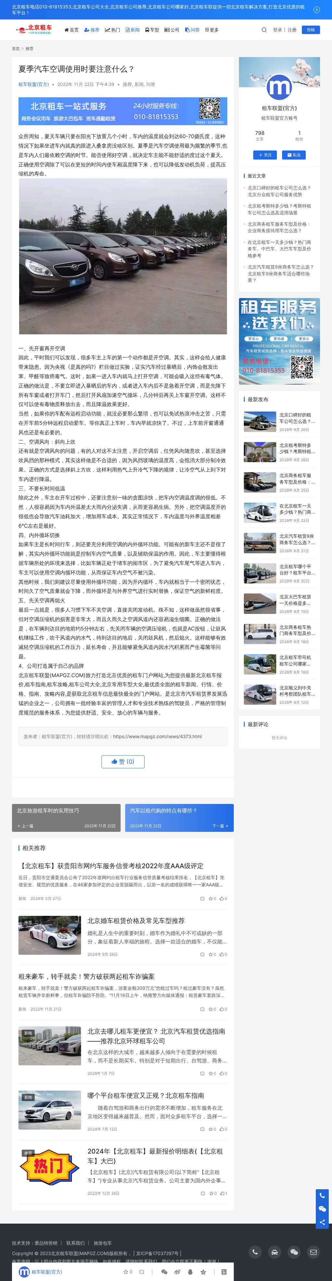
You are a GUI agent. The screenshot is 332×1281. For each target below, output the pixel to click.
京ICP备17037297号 (157, 1253)
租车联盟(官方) (33, 84)
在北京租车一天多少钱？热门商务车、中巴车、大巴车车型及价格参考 (279, 248)
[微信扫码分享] (164, 1272)
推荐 (95, 29)
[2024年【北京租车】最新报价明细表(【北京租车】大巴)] (49, 1166)
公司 (175, 29)
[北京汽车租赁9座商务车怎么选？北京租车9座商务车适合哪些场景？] (260, 543)
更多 (214, 29)
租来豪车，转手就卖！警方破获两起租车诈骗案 (86, 976)
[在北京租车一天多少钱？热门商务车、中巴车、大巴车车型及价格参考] (260, 513)
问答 (195, 29)
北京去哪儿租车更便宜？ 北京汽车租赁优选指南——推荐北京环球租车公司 (156, 1036)
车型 (154, 29)
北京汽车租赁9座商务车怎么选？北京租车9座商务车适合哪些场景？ (281, 273)
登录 (277, 29)
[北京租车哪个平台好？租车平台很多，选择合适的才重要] (260, 573)
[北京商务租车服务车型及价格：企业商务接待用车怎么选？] (260, 482)
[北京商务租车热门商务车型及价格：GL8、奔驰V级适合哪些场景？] (260, 634)
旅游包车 (103, 1243)
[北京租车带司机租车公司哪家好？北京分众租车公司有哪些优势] (260, 664)
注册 (292, 29)
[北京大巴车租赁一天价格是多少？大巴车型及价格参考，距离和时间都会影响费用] (260, 603)
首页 (74, 29)
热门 (115, 29)
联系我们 (75, 1243)
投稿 (311, 29)
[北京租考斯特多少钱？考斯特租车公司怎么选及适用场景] (260, 452)
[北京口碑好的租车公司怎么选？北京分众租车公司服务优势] (260, 422)
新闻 (135, 29)
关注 (268, 154)
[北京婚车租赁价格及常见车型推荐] (49, 935)
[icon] (255, 1252)
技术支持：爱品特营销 (34, 1243)
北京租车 (60, 1253)
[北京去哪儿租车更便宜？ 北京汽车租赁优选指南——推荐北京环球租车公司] (49, 1046)
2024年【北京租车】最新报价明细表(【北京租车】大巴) (155, 1156)
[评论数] (202, 899)
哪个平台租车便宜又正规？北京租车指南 (146, 1095)
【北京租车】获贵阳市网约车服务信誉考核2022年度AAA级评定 (111, 866)
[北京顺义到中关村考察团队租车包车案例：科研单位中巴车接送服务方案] (260, 695)
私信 (297, 154)
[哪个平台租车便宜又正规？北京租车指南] (49, 1110)
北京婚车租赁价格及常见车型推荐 (136, 921)
